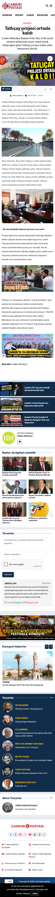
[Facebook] (11, 835)
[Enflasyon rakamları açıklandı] (41, 509)
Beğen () (19, 603)
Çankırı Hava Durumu (41, 845)
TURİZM (5, 682)
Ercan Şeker (21, 705)
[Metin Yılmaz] (7, 758)
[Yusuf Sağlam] (7, 771)
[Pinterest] (20, 835)
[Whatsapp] (44, 835)
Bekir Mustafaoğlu (25, 783)
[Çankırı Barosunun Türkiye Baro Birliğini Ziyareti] (14, 509)
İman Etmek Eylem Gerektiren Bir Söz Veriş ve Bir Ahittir (33, 734)
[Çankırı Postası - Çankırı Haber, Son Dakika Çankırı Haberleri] (12, 6)
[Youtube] (30, 835)
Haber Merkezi (17, 95)
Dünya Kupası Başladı (25, 722)
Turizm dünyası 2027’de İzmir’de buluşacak (22, 685)
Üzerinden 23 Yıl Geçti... (27, 747)
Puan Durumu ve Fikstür (15, 863)
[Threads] (39, 835)
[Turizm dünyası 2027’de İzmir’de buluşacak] (27, 666)
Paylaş (8, 89)
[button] (47, 647)
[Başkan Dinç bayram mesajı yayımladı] (14, 464)
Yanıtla (10, 603)
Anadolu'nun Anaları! (25, 809)
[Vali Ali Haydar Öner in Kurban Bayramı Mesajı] (41, 464)
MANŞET (27, 23)
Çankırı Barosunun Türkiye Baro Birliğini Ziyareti (12, 520)
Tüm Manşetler (38, 863)
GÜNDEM (7, 15)
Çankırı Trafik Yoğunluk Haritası (40, 855)
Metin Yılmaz (22, 757)
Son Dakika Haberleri (14, 870)
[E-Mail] (19, 442)
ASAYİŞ (30, 15)
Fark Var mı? (21, 786)
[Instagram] (25, 835)
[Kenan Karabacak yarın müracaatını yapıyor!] (14, 486)
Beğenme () (32, 603)
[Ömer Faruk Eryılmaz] (7, 807)
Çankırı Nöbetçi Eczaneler (10, 846)
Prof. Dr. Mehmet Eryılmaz (29, 744)
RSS (10, 882)
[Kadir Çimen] (7, 720)
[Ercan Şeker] (7, 707)
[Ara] (47, 6)
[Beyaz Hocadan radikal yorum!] (41, 486)
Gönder (8, 574)
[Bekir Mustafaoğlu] (7, 784)
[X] (15, 835)
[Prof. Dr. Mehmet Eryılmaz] (7, 746)
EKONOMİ (42, 15)
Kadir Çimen (21, 718)
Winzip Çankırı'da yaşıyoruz (29, 709)
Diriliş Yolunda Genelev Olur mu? (31, 773)
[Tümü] (51, 698)
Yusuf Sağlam (22, 770)
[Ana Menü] (51, 6)
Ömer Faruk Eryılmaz (26, 806)
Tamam (34, 893)
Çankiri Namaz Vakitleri (15, 854)
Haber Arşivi (37, 870)
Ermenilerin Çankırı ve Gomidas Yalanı (33, 760)
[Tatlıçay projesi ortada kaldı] (27, 70)
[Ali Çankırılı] (7, 733)
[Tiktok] (35, 835)
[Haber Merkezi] (8, 438)
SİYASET (19, 15)
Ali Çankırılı (21, 730)
